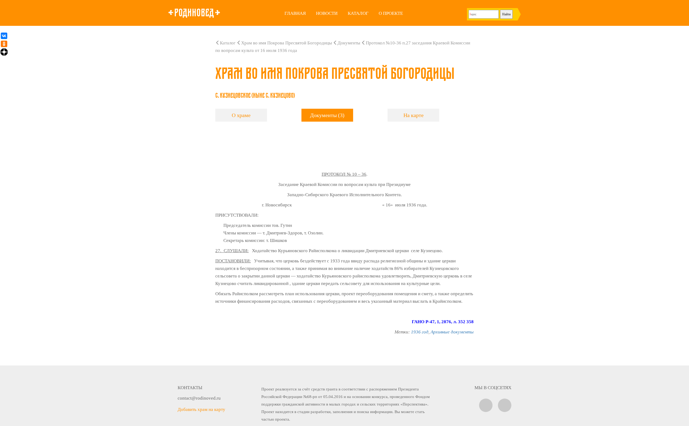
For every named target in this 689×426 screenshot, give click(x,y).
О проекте (391, 13)
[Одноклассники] (4, 44)
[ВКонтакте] (4, 36)
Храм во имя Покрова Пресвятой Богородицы (286, 42)
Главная (295, 13)
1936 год (419, 332)
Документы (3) (327, 115)
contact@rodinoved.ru (199, 398)
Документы (349, 42)
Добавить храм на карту (201, 409)
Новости (327, 13)
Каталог (358, 13)
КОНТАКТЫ (190, 387)
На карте (413, 115)
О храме (241, 115)
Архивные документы (452, 332)
